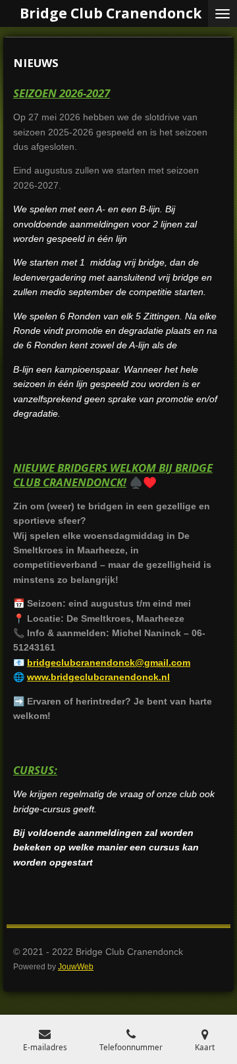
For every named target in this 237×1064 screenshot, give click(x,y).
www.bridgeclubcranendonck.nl (98, 677)
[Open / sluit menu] (222, 13)
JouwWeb (75, 966)
